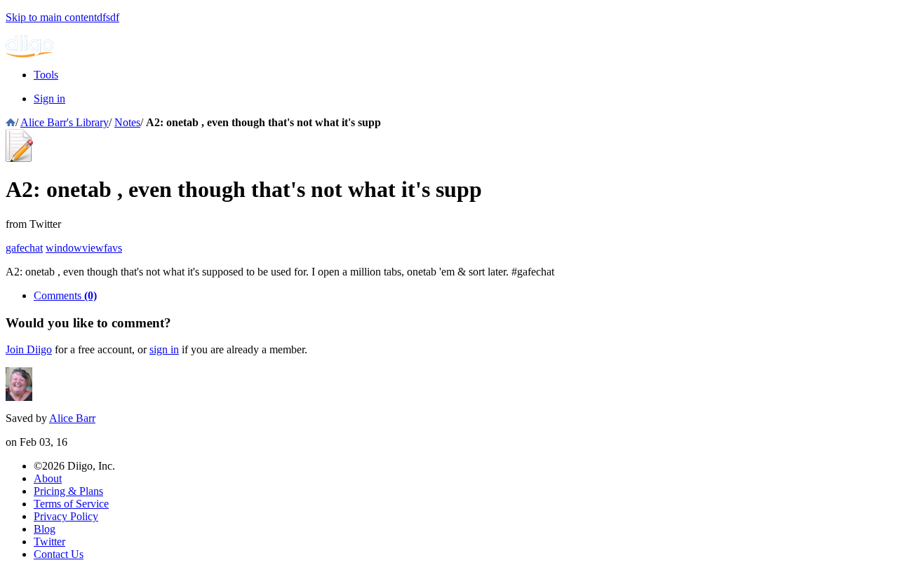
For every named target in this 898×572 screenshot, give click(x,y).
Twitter (49, 541)
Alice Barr (72, 418)
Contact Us (58, 554)
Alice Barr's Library (64, 122)
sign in (164, 349)
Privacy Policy (66, 516)
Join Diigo (29, 349)
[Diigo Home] (29, 54)
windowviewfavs (84, 248)
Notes (127, 122)
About (48, 478)
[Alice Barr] (19, 397)
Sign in (49, 98)
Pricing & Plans (68, 491)
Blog (44, 529)
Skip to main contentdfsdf (62, 17)
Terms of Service (71, 504)
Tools (46, 75)
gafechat (24, 248)
